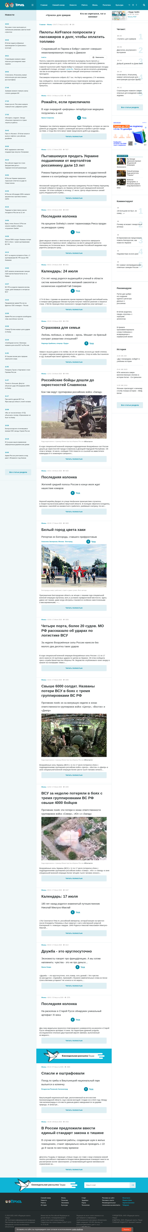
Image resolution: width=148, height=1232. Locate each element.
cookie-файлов (77, 1229)
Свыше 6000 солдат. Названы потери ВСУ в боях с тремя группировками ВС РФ (68, 691)
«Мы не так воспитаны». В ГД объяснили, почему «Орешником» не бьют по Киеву (18, 415)
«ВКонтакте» (88, 441)
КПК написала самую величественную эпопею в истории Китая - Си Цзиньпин (129, 374)
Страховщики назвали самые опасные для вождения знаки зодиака (15, 61)
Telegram (126, 1205)
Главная (44, 5)
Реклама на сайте (108, 1198)
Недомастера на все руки (127, 254)
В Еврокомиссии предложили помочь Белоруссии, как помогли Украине (129, 240)
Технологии (86, 1205)
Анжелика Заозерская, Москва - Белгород (56, 541)
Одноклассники (128, 1203)
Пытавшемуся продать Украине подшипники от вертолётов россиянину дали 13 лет (70, 160)
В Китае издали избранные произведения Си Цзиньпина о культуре (15, 45)
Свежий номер (58, 5)
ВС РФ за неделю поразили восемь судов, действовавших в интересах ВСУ (17, 289)
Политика (107, 5)
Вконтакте (126, 1198)
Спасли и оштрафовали (62, 1073)
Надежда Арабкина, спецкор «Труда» (55, 343)
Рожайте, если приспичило (65, 102)
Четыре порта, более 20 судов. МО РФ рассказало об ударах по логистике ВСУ (72, 630)
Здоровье (85, 1200)
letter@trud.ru (86, 1227)
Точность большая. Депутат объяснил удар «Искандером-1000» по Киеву (17, 385)
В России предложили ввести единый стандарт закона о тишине (72, 1130)
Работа (84, 5)
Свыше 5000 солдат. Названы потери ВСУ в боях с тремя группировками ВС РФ (18, 242)
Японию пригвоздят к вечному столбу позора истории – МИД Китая (129, 390)
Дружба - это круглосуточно (66, 951)
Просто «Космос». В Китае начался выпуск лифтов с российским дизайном (17, 136)
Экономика (65, 1203)
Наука (84, 1203)
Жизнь (95, 5)
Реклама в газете (108, 1200)
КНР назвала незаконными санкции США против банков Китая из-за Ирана (17, 273)
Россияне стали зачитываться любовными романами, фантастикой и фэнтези (17, 29)
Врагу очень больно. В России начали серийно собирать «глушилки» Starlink (15, 226)
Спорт (84, 1198)
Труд (84, 118)
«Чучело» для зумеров (58, 15)
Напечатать (100, 57)
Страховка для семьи (60, 327)
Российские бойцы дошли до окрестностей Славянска (67, 382)
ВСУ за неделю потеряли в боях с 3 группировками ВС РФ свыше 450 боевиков (17, 257)
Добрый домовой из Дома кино (130, 64)
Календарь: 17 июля (59, 896)
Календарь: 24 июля (59, 271)
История (44, 1205)
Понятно (126, 1229)
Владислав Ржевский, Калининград (54, 1089)
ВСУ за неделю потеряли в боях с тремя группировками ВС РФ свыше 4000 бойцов (71, 798)
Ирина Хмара (46, 967)
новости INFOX (122, 156)
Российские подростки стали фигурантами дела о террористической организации (16, 165)
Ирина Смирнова (47, 118)
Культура (119, 5)
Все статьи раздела (18, 472)
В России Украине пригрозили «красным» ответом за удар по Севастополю (15, 180)
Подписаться (133, 1185)
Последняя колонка (59, 216)
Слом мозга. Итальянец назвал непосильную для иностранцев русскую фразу (16, 77)
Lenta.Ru (69, 69)
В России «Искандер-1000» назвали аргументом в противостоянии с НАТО (17, 196)
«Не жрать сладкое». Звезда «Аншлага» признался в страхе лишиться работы (16, 120)
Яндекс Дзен (127, 1200)
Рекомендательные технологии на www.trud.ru (111, 1204)
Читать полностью (74, 136)
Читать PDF (132, 17)
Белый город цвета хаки (63, 530)
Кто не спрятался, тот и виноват (93, 15)
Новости (73, 5)
